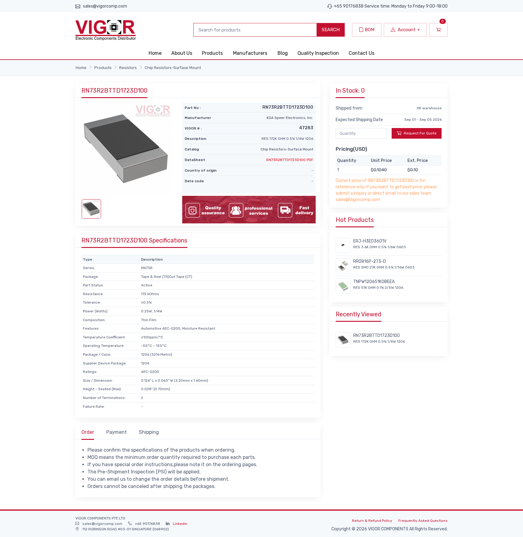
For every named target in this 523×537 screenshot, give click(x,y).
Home (155, 53)
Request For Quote (420, 133)
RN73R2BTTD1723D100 (376, 335)
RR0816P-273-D (369, 261)
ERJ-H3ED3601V (369, 241)
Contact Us (361, 53)
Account (407, 29)
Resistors (128, 67)
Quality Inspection (318, 53)
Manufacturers (250, 53)
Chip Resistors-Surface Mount (173, 67)
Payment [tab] (116, 432)
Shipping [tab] (149, 432)
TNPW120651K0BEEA (374, 281)
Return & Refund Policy (372, 521)
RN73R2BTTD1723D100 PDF (289, 160)
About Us (181, 53)
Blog (283, 53)
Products (212, 53)
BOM (368, 29)
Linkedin (180, 524)
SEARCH (331, 29)
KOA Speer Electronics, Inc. (290, 118)
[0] (438, 30)
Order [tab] (87, 432)
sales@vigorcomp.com (105, 6)
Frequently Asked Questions (423, 521)
